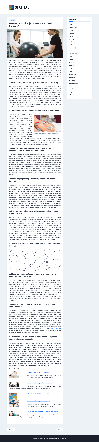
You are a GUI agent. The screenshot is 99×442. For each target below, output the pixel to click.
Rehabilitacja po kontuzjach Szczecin (38, 393)
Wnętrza (71, 92)
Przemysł (71, 62)
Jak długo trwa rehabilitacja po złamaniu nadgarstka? (42, 411)
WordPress (43, 438)
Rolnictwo (72, 65)
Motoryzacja (72, 48)
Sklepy (71, 68)
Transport (72, 77)
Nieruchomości (73, 51)
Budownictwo (73, 27)
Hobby (71, 36)
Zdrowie (12, 20)
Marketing (72, 42)
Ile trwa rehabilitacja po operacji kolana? (39, 372)
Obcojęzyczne (73, 54)
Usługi (71, 89)
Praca (70, 56)
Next (60, 429)
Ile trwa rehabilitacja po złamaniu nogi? (38, 401)
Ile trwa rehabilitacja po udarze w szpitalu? (39, 383)
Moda (70, 45)
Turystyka (72, 80)
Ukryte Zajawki (73, 83)
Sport (70, 71)
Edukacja (71, 33)
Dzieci (71, 30)
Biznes (71, 24)
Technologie (72, 74)
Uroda (71, 86)
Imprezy (71, 39)
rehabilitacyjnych (56, 328)
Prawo (71, 59)
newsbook (54, 438)
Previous (11, 429)
